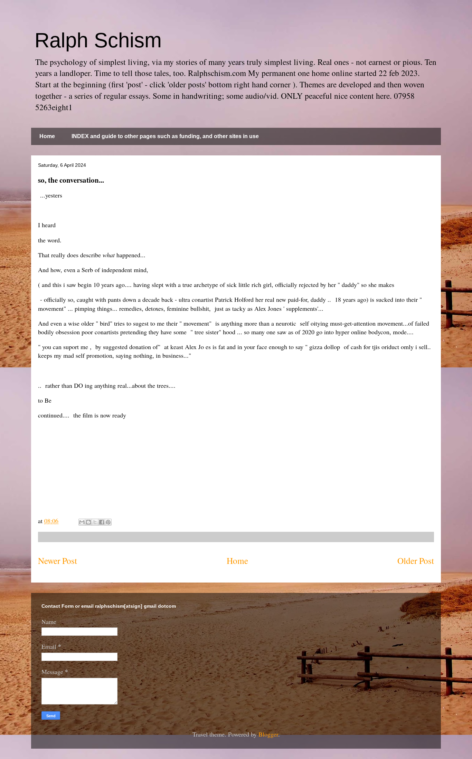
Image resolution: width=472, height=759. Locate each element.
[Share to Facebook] (101, 522)
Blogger (268, 734)
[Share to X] (95, 522)
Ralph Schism (98, 40)
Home (47, 136)
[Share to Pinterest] (108, 522)
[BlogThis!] (88, 522)
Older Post (415, 560)
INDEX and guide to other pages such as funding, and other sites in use (165, 136)
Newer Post (57, 560)
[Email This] (81, 522)
